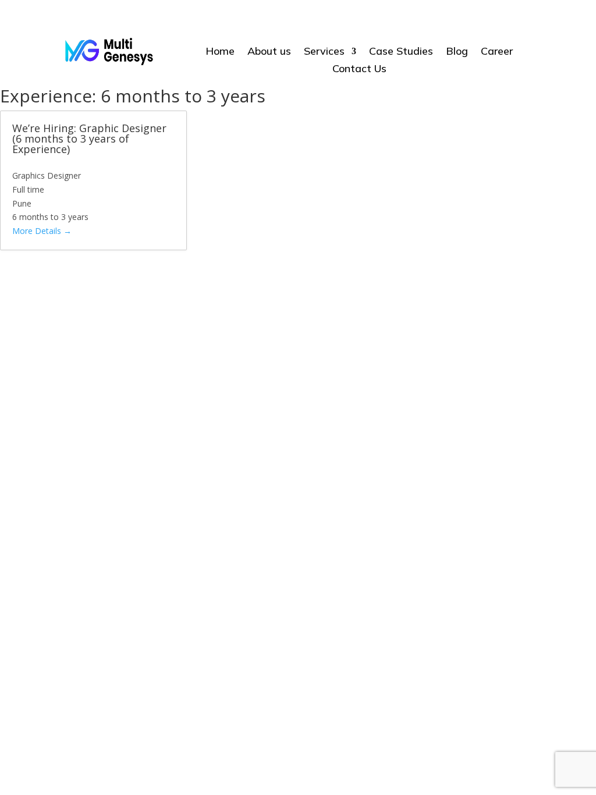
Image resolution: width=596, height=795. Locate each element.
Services (324, 52)
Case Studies (401, 52)
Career (497, 52)
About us (269, 52)
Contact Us (359, 70)
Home (220, 52)
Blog (457, 52)
